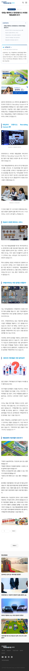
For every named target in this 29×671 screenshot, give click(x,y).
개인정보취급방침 (5, 660)
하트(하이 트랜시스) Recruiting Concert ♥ (14, 30)
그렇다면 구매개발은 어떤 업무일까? (12, 37)
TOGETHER (15, 650)
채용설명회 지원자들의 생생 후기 (11, 40)
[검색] (23, 2)
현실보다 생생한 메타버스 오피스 (11, 32)
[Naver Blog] (12, 657)
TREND (3, 650)
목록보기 (14, 545)
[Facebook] (9, 657)
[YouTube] (3, 657)
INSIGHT (9, 650)
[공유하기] (6, 531)
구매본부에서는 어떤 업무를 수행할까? (13, 35)
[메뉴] (26, 3)
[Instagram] (6, 657)
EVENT (3, 653)
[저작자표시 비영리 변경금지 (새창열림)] (19, 531)
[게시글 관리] (8, 531)
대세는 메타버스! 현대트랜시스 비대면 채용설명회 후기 (14, 26)
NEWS (21, 650)
